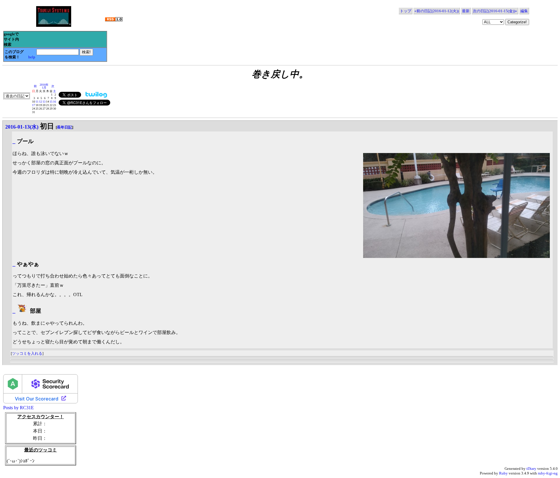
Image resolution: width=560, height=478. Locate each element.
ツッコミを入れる (27, 353)
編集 (524, 11)
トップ (405, 11)
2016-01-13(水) (21, 127)
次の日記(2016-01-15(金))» (495, 11)
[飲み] (23, 311)
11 (37, 101)
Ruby (503, 473)
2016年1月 (44, 86)
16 (54, 101)
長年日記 (64, 127)
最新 (466, 11)
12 (40, 101)
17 (33, 105)
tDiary (531, 468)
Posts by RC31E (18, 407)
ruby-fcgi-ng (548, 473)
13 (44, 101)
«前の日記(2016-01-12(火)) (436, 11)
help (31, 57)
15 (51, 101)
